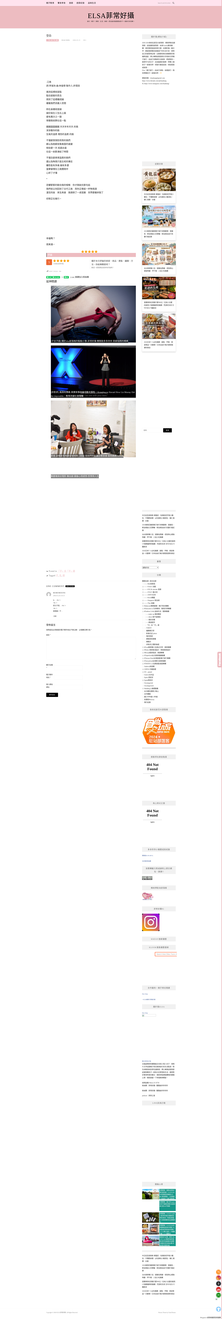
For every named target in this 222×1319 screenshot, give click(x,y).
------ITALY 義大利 (151, 592)
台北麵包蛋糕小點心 (151, 691)
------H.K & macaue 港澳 (152, 589)
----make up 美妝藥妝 (153, 614)
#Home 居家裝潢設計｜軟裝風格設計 (157, 650)
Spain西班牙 (148, 680)
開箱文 (148, 642)
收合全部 (153, 581)
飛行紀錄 (147, 702)
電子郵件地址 (49, 676)
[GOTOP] (218, 1309)
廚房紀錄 (81, 3)
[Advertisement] (91, 61)
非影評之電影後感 (152, 644)
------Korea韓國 (149, 597)
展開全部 (145, 581)
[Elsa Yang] (149, 1037)
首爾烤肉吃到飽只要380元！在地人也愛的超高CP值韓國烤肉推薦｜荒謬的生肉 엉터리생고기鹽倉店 (158, 544)
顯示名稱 (49, 666)
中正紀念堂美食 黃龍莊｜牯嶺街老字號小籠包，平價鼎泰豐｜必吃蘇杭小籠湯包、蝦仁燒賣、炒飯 (158, 518)
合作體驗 (147, 694)
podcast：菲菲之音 (148, 1095)
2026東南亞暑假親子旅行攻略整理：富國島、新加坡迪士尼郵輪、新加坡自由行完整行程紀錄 (158, 527)
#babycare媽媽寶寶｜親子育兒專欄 (156, 606)
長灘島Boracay (149, 699)
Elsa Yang (145, 994)
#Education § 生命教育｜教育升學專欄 (157, 608)
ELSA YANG (66, 40)
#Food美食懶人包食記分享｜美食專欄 (157, 647)
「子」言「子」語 (52, 40)
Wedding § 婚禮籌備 (151, 688)
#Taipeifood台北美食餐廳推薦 (154, 655)
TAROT (149, 628)
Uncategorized (149, 686)
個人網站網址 (49, 686)
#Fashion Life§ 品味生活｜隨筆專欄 (156, 611)
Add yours (70, 586)
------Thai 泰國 (149, 603)
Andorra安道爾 (149, 666)
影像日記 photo (151, 633)
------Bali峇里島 (149, 584)
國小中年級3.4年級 (151, 697)
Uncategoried (148, 683)
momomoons (59, 593)
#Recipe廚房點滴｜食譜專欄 (154, 653)
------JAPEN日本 (150, 595)
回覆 (55, 616)
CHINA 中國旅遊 (150, 669)
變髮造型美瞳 (151, 639)
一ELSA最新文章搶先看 (148, 999)
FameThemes (172, 1312)
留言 (48, 635)
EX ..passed (148, 672)
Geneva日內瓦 (149, 675)
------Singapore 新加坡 (152, 600)
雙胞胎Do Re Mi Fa (147, 855)
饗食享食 (62, 3)
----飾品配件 (150, 622)
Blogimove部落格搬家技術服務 (210, 1317)
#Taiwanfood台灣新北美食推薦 (155, 661)
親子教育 (50, 3)
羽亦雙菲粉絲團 (146, 861)
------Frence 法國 (150, 586)
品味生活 (92, 3)
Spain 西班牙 (148, 677)
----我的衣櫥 (150, 620)
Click (219, 659)
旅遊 (71, 3)
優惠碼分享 (150, 631)
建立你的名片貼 (146, 1061)
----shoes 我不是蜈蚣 (153, 617)
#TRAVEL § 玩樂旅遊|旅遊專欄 (155, 664)
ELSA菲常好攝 (111, 16)
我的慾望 (149, 636)
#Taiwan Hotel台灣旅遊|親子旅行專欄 (157, 658)
